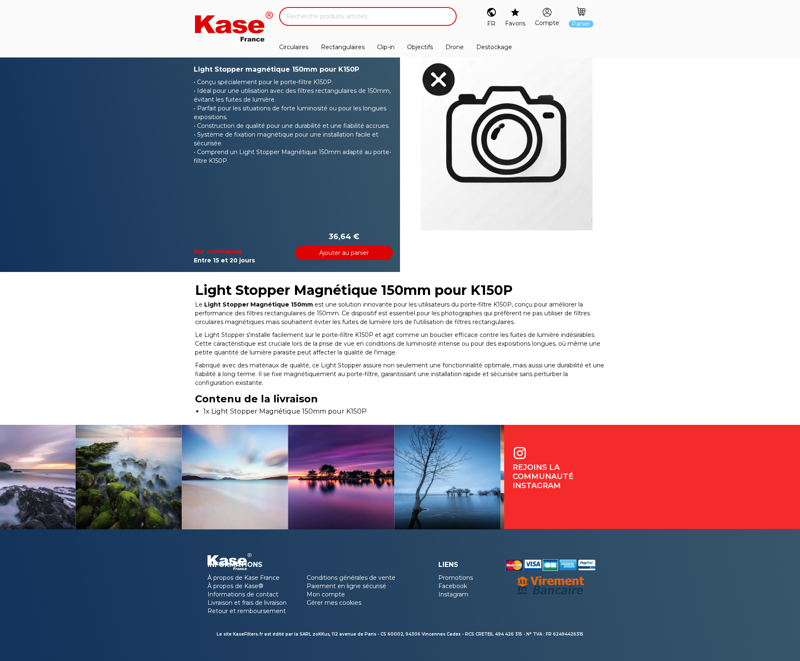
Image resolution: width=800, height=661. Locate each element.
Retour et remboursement (247, 611)
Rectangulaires (343, 47)
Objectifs (420, 47)
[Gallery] (506, 143)
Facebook (452, 586)
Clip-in (386, 47)
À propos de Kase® (235, 586)
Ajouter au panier (344, 253)
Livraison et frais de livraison (247, 602)
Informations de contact (243, 594)
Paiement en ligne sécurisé (346, 586)
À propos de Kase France (244, 577)
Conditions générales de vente (351, 577)
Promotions (455, 577)
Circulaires (293, 47)
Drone (454, 47)
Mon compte (326, 594)
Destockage (494, 47)
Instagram (453, 594)
